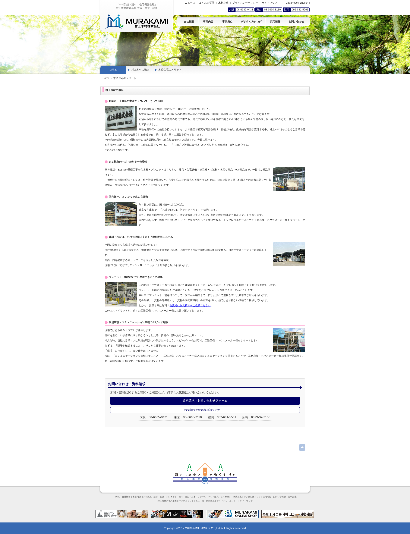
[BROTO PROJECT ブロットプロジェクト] (121, 517)
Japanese (292, 2)
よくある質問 (206, 2)
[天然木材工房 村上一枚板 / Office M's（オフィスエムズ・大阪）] (287, 517)
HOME (117, 497)
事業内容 (136, 497)
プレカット (171, 497)
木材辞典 (223, 2)
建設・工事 (190, 497)
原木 (181, 497)
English (304, 2)
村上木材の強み (140, 69)
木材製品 (147, 497)
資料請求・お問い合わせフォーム (205, 400)
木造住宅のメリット (170, 69)
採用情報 (267, 497)
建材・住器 (159, 497)
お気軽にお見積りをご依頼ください (190, 305)
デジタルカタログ (252, 497)
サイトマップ (269, 2)
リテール (202, 497)
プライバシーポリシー (245, 2)
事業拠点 (237, 497)
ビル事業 (225, 497)
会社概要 (126, 497)
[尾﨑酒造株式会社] (177, 517)
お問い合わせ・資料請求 (285, 497)
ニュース (190, 2)
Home (106, 78)
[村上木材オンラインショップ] (232, 517)
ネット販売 (213, 497)
